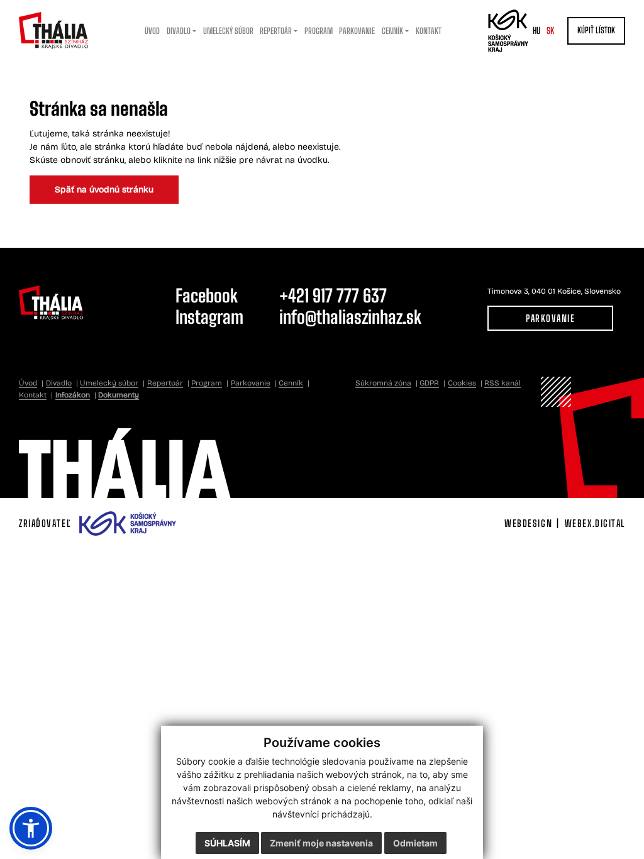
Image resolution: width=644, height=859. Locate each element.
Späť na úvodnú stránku (104, 189)
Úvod (28, 383)
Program (206, 383)
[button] (31, 828)
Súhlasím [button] (227, 843)
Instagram (209, 317)
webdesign (528, 523)
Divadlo (59, 383)
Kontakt (33, 395)
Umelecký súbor (109, 383)
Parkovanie (550, 318)
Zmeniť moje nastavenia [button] (321, 843)
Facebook (206, 295)
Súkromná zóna (383, 383)
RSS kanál (502, 383)
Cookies (462, 383)
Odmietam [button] (415, 843)
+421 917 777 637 (333, 295)
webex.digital (595, 523)
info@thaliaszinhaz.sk (350, 317)
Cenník (291, 383)
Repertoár (165, 383)
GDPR (429, 383)
